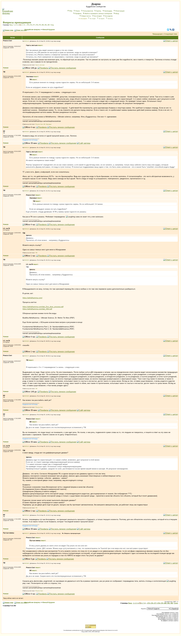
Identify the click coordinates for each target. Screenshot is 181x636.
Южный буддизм (48, 29)
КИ (44, 124)
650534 (26, 515)
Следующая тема (170, 34)
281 (46, 25)
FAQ (70, 11)
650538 (26, 563)
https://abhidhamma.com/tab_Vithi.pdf (37, 309)
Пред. (11, 25)
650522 (26, 190)
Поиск (77, 11)
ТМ (36, 252)
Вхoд (117, 13)
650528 (26, 396)
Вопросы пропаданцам (17, 22)
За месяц (110, 18)
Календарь (108, 11)
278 (37, 25)
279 (40, 25)
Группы (98, 11)
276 (31, 25)
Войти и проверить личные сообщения (98, 13)
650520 (26, 131)
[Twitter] (168, 29)
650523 (26, 229)
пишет (40, 45)
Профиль (78, 13)
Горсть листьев (39, 65)
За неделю (109, 16)
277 (34, 25)
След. (52, 25)
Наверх (5, 68)
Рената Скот (39, 124)
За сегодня (98, 16)
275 (28, 25)
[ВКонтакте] (173, 29)
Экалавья (48, 124)
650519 (26, 72)
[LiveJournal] (170, 29)
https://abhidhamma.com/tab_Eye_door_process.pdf (43, 307)
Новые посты (86, 16)
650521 (26, 147)
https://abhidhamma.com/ (32, 298)
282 (49, 25)
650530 (26, 414)
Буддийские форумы (32, 29)
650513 (26, 41)
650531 (26, 446)
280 (43, 25)
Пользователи (88, 11)
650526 (26, 341)
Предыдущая (157, 34)
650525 (26, 260)
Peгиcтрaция (119, 11)
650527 (26, 356)
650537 (26, 533)
